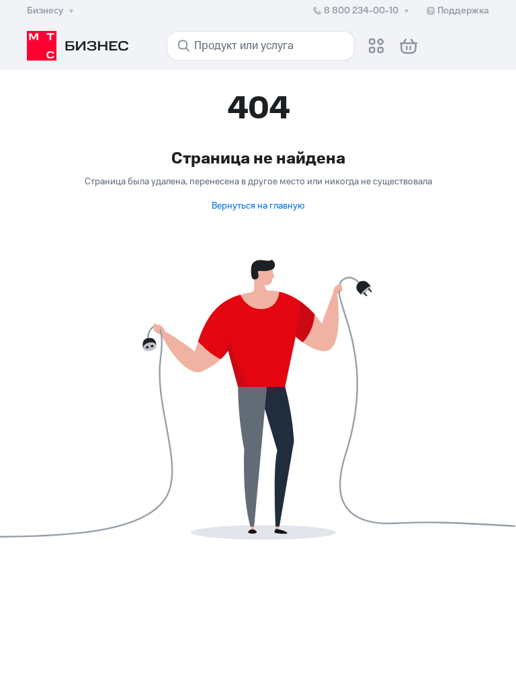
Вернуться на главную (258, 206)
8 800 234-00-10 (361, 10)
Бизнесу (45, 10)
